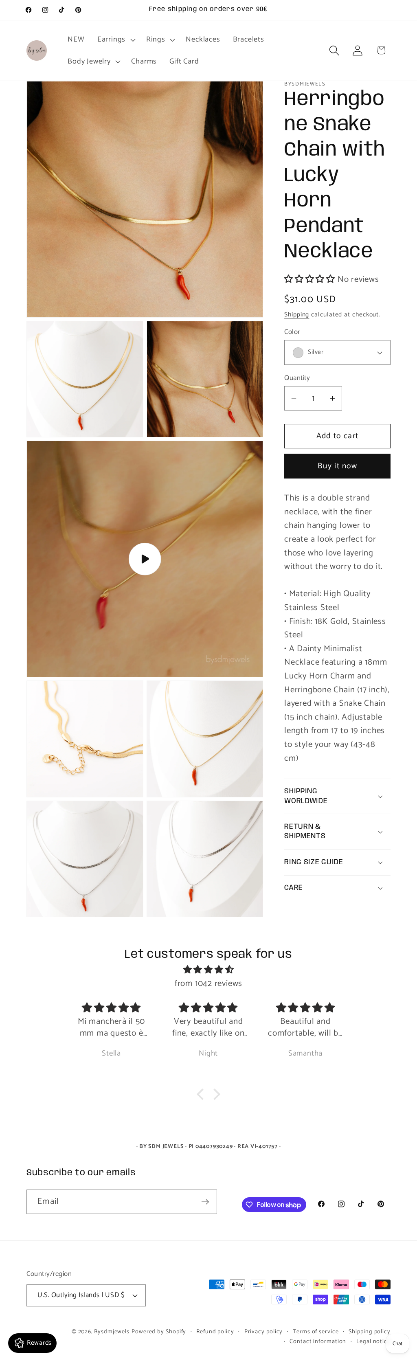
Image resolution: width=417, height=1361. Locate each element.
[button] (115, 39)
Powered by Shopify (159, 1332)
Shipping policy (370, 1331)
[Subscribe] (205, 1202)
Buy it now (337, 466)
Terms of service (316, 1331)
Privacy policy (263, 1331)
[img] (208, 970)
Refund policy (215, 1331)
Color (292, 332)
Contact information (318, 1341)
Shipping (296, 315)
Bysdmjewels (111, 1332)
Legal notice (373, 1341)
